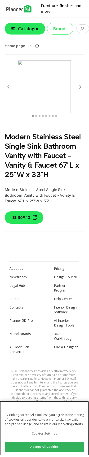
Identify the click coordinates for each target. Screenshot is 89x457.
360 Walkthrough (63, 336)
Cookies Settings (44, 433)
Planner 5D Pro (21, 320)
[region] (44, 428)
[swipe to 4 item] (46, 116)
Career (14, 298)
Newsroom (18, 277)
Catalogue (29, 28)
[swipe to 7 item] (56, 116)
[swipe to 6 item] (53, 116)
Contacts (16, 307)
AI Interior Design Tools (64, 322)
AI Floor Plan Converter (19, 349)
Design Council (65, 277)
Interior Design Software (65, 309)
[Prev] (8, 87)
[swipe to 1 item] (36, 116)
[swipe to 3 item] (43, 116)
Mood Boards (20, 333)
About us (16, 268)
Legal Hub (17, 285)
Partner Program (60, 287)
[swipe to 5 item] (49, 116)
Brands (60, 28)
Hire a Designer (66, 347)
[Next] (80, 87)
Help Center (63, 298)
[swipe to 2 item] (39, 116)
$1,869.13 (21, 217)
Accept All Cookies (44, 446)
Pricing (59, 268)
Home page (15, 46)
